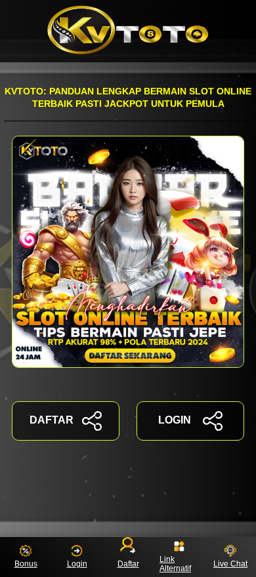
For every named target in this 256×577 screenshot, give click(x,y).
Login (77, 563)
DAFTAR (52, 420)
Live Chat (230, 563)
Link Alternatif (175, 564)
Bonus (25, 563)
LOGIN (174, 420)
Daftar (128, 563)
